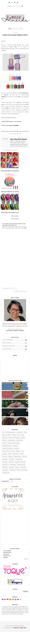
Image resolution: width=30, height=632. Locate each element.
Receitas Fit (5, 464)
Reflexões (5, 467)
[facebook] (12, 3)
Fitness (18, 451)
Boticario (4, 438)
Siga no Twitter (6, 349)
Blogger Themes (23, 627)
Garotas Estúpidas (7, 550)
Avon (25, 432)
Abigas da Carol (6, 555)
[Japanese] (21, 599)
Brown (23, 438)
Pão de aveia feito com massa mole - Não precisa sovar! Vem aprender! (14, 394)
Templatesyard (16, 627)
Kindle (21, 454)
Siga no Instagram (7, 339)
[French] (5, 599)
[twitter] (17, 3)
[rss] (20, 2)
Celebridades (11, 440)
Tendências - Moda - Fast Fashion (18, 470)
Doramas (15, 446)
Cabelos (4, 440)
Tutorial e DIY (5, 473)
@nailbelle (16, 125)
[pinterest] (15, 3)
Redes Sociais (21, 464)
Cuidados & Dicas (7, 446)
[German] (8, 599)
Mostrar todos (26, 558)
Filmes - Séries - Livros (8, 451)
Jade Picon (15, 454)
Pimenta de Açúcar (7, 552)
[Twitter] (15, 134)
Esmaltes (15, 32)
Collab (4, 443)
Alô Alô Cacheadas (10, 432)
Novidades (5, 459)
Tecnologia (5, 470)
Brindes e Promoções (14, 438)
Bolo (19, 435)
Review (17, 467)
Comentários (26, 131)
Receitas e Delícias (20, 462)
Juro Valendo (6, 554)
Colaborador (20, 440)
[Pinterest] (17, 134)
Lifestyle (4, 456)
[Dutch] (15, 599)
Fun (23, 451)
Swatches (23, 467)
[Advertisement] (15, 269)
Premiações (19, 459)
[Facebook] (10, 134)
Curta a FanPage (6, 342)
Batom (4, 435)
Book (23, 435)
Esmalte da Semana (7, 448)
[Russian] (18, 599)
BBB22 (9, 435)
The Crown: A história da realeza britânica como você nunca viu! (12, 411)
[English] (3, 599)
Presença (4, 462)
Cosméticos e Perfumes (13, 443)
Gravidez (4, 454)
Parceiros (11, 459)
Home (10, 454)
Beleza (14, 435)
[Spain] (10, 599)
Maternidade (18, 456)
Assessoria (20, 432)
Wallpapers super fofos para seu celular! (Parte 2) (12, 385)
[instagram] (9, 3)
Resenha (11, 467)
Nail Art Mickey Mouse (9, 402)
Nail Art (25, 456)
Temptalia (5, 557)
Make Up (11, 456)
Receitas (11, 462)
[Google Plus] (12, 134)
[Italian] (13, 599)
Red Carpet (13, 464)
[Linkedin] (20, 134)
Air (3, 432)
